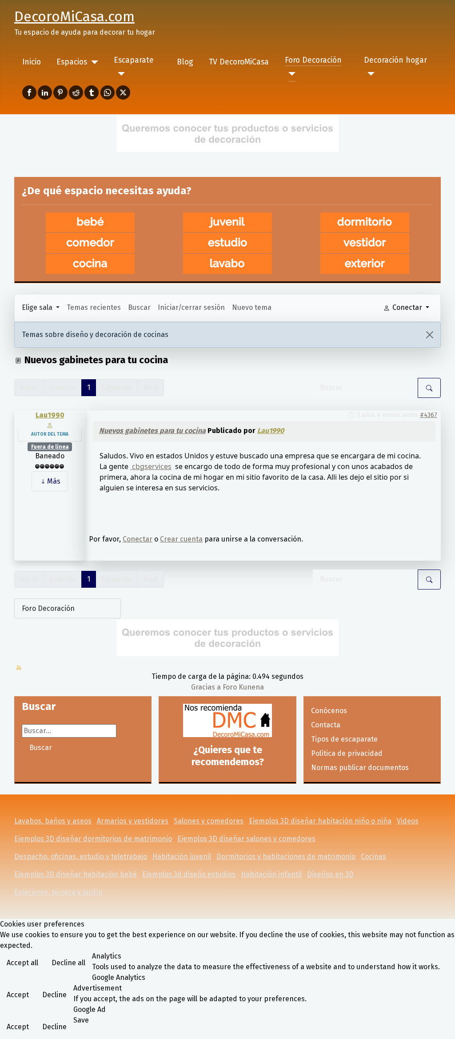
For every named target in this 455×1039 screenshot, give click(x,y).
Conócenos (329, 710)
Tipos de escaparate (344, 739)
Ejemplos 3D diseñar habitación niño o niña (320, 821)
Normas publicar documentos (360, 767)
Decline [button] (54, 995)
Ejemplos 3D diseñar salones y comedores (246, 838)
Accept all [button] (22, 963)
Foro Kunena (243, 687)
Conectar (137, 539)
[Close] (429, 334)
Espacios (71, 62)
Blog (185, 62)
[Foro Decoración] (290, 73)
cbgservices (151, 466)
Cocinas (373, 856)
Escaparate (134, 60)
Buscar (139, 307)
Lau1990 (50, 415)
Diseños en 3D (330, 874)
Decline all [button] (68, 963)
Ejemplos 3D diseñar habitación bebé (75, 874)
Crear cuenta (181, 539)
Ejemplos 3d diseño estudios (188, 874)
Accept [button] (18, 995)
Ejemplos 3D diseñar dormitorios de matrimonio (93, 838)
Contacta (325, 725)
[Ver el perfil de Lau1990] (50, 425)
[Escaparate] (119, 73)
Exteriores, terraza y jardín (58, 892)
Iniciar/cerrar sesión (191, 307)
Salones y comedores (208, 821)
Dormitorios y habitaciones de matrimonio (285, 856)
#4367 (428, 415)
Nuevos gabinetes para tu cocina (152, 430)
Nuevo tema (251, 307)
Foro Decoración (313, 60)
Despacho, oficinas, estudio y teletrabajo (80, 856)
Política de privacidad (347, 753)
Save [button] (81, 1020)
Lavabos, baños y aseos (53, 821)
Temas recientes (94, 307)
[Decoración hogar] (369, 73)
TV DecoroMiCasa (239, 62)
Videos (408, 821)
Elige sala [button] (38, 307)
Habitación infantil (271, 874)
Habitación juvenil (181, 856)
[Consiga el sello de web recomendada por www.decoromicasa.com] (227, 720)
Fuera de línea (50, 447)
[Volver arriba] (439, 1022)
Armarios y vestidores (132, 821)
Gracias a (206, 687)
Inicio (31, 62)
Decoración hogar (395, 60)
